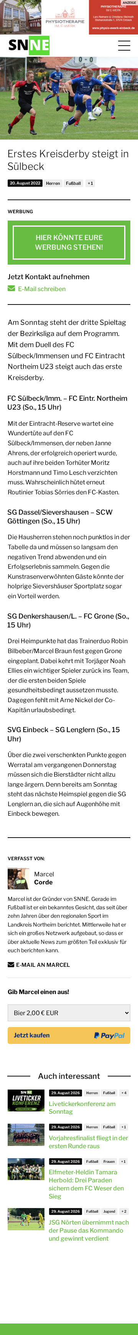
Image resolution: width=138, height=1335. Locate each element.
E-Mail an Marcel (43, 964)
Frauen (109, 1161)
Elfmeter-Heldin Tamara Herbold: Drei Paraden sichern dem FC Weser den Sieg (86, 1184)
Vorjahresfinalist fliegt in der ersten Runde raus (88, 1142)
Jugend (109, 1211)
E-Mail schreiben (42, 289)
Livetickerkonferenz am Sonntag (82, 1108)
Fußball (73, 183)
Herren (53, 183)
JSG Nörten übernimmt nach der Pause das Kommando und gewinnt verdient (89, 1230)
